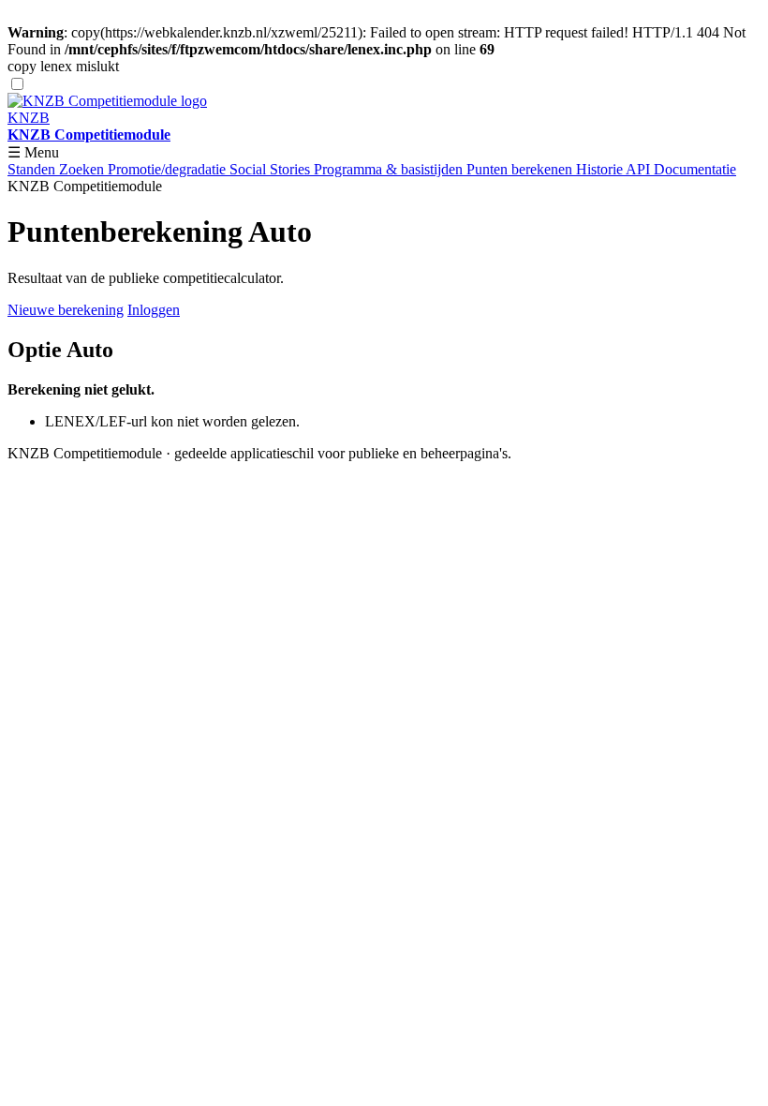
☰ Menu (33, 152)
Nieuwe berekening (65, 310)
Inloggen (153, 310)
